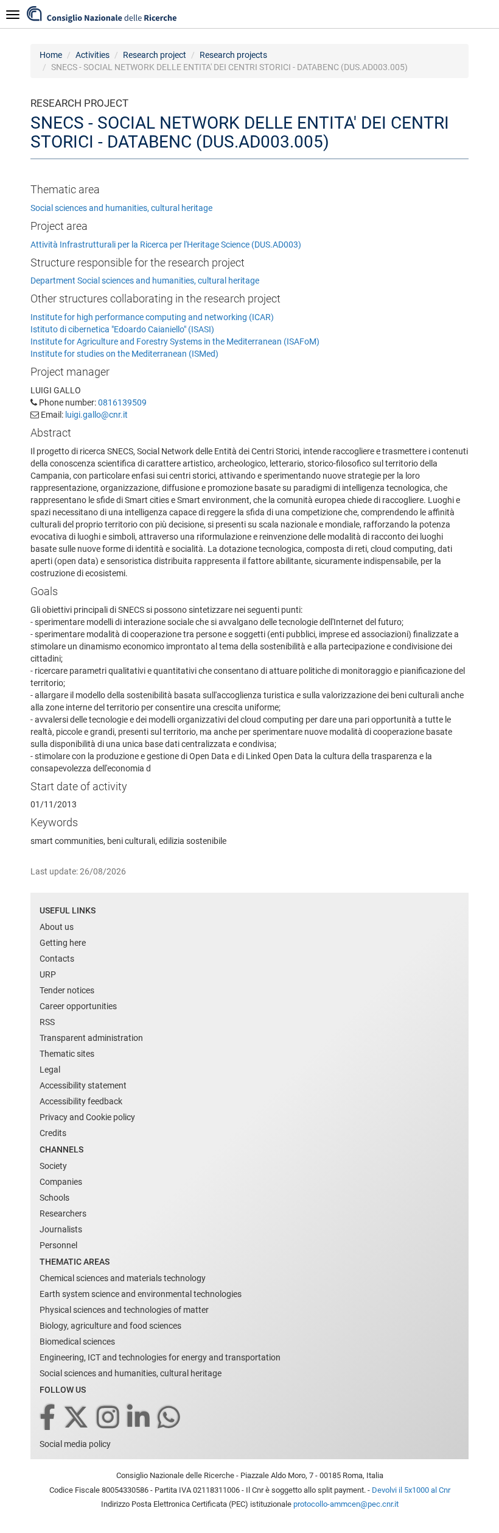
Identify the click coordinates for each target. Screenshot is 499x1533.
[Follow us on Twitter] (77, 1418)
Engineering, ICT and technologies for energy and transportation (160, 1357)
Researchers (63, 1213)
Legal (50, 1069)
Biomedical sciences (77, 1341)
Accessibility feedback (81, 1101)
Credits (53, 1133)
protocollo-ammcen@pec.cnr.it (346, 1504)
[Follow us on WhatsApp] (170, 1418)
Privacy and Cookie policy (87, 1117)
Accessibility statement (83, 1085)
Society (53, 1166)
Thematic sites (67, 1054)
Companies (61, 1182)
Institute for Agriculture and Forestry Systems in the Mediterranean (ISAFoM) (174, 341)
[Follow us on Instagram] (109, 1418)
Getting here (63, 943)
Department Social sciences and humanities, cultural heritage (144, 280)
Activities (92, 55)
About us (57, 927)
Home (51, 55)
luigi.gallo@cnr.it (96, 415)
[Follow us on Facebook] (48, 1418)
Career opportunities (78, 1006)
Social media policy (75, 1444)
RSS (47, 1022)
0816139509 (122, 402)
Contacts (57, 958)
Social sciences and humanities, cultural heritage (121, 208)
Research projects (233, 55)
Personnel (58, 1245)
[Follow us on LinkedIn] (139, 1418)
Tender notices (67, 990)
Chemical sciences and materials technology (123, 1278)
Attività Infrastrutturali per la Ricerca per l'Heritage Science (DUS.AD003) (165, 244)
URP (48, 974)
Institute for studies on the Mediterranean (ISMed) (124, 354)
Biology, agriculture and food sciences (110, 1326)
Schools (54, 1197)
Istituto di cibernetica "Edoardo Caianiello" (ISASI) (122, 329)
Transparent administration (91, 1038)
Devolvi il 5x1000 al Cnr (411, 1490)
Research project (154, 55)
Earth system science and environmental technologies (141, 1294)
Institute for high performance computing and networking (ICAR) (152, 317)
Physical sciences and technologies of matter (124, 1310)
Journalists (61, 1229)
